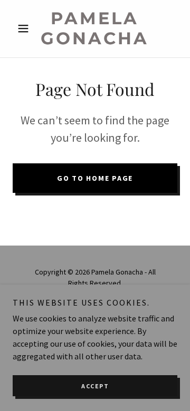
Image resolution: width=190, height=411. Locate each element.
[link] (95, 28)
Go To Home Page (95, 178)
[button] (25, 28)
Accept (95, 386)
